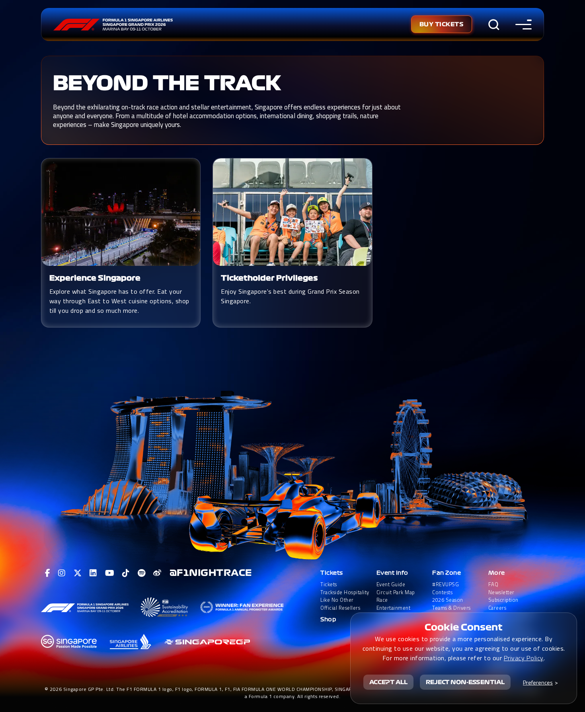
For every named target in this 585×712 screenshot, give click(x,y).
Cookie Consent (464, 627)
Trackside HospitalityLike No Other (344, 596)
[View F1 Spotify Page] (142, 573)
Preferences (538, 682)
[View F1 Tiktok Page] (126, 573)
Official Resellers (340, 608)
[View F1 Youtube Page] (110, 573)
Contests (442, 592)
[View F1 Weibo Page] (157, 573)
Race (382, 600)
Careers (497, 608)
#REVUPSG (445, 584)
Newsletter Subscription (503, 596)
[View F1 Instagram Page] (62, 573)
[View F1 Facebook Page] (48, 573)
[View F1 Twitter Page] (78, 573)
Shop (328, 619)
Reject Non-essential (465, 682)
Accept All (388, 682)
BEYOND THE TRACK (167, 83)
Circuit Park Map (395, 592)
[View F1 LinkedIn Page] (93, 573)
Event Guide (391, 584)
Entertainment (393, 608)
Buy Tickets (441, 24)
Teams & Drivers (451, 608)
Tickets (331, 572)
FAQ (493, 584)
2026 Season (447, 600)
